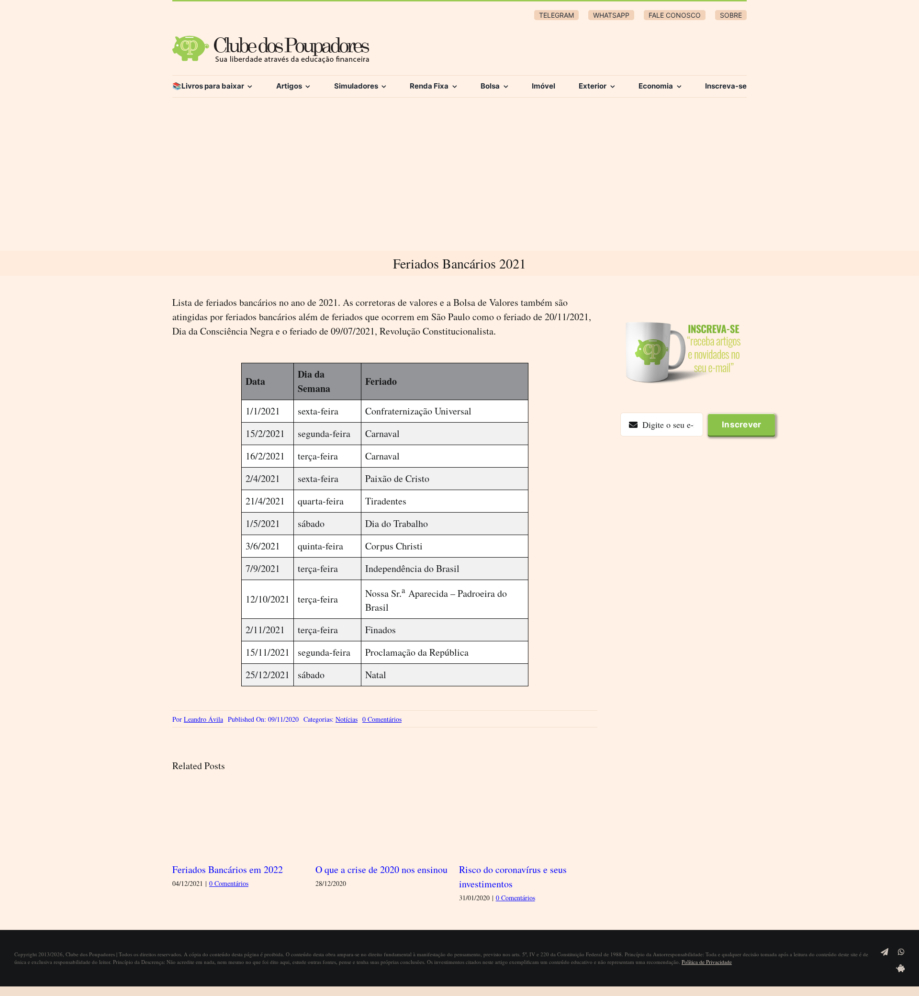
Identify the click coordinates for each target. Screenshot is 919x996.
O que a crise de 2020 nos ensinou (381, 869)
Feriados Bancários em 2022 (227, 869)
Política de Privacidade (707, 961)
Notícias (347, 719)
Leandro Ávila (203, 719)
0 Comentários (382, 719)
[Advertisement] (459, 179)
